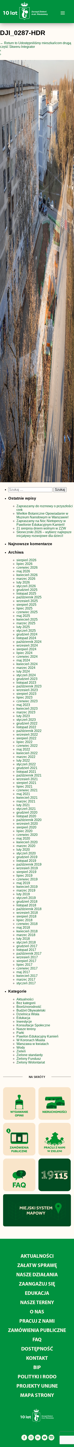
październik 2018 (29, 909)
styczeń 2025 (26, 630)
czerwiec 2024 (27, 656)
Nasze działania (37, 1274)
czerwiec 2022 (27, 745)
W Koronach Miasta (30, 1040)
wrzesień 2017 (27, 957)
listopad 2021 (26, 771)
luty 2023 (23, 716)
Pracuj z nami (37, 1321)
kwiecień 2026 (27, 575)
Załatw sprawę (37, 1265)
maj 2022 (23, 749)
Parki (20, 1032)
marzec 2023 (25, 712)
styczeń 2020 (26, 853)
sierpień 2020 (26, 827)
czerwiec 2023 (27, 701)
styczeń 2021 (26, 809)
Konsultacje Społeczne (33, 1025)
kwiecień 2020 (27, 842)
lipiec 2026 (24, 564)
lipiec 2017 (24, 964)
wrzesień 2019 (27, 868)
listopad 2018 (26, 905)
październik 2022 (29, 731)
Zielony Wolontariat (30, 1062)
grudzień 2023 (26, 679)
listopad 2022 (26, 727)
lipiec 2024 (24, 653)
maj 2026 (23, 571)
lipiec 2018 (24, 920)
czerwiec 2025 (27, 612)
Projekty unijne (37, 1385)
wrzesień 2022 (27, 734)
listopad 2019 (26, 860)
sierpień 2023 (26, 693)
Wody (20, 1047)
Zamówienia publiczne (37, 1330)
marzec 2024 (25, 667)
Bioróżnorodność (28, 1006)
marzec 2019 (25, 890)
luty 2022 (23, 760)
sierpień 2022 (26, 738)
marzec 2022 (25, 757)
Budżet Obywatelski (30, 1010)
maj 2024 (23, 660)
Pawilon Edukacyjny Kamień (37, 1036)
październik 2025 (29, 597)
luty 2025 (23, 627)
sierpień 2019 (26, 872)
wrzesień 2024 (27, 645)
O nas (37, 1311)
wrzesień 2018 (27, 912)
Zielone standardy (29, 1055)
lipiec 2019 (24, 875)
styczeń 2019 (26, 898)
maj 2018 (23, 927)
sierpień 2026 (26, 560)
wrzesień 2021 (27, 779)
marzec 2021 (25, 801)
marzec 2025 (25, 623)
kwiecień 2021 (27, 797)
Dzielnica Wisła (27, 1014)
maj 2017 (23, 972)
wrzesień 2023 (27, 690)
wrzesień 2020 (27, 823)
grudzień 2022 (26, 723)
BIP (37, 1367)
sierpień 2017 (26, 961)
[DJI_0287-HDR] (37, 272)
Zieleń (21, 1051)
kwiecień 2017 (27, 976)
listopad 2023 (26, 682)
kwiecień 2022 (27, 753)
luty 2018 (23, 938)
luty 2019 (23, 894)
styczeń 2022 (26, 764)
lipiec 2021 (24, 786)
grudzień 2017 (26, 946)
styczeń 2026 (26, 586)
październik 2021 (29, 775)
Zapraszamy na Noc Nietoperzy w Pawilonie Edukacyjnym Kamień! (41, 522)
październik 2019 (29, 864)
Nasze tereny (26, 1029)
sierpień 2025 (26, 604)
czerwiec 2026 (27, 567)
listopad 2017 (26, 950)
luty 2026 (23, 582)
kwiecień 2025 (27, 619)
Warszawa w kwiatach (32, 1044)
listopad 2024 (26, 638)
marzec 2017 (25, 979)
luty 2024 (23, 671)
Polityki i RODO (37, 1376)
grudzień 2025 (26, 590)
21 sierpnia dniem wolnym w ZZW (41, 528)
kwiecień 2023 (27, 708)
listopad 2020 (26, 816)
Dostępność (37, 1348)
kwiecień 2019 (27, 886)
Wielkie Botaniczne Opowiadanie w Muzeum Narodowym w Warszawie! (42, 515)
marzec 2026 (25, 578)
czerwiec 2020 (27, 834)
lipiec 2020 (24, 831)
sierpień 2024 (26, 649)
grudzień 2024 (26, 634)
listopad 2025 (26, 593)
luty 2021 (23, 805)
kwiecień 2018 (27, 931)
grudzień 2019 (26, 857)
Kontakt (37, 1358)
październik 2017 (29, 953)
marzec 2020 (25, 846)
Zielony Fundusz (28, 1058)
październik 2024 (29, 642)
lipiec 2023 (24, 697)
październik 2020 (29, 820)
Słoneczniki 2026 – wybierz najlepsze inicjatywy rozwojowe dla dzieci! (44, 534)
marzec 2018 (25, 935)
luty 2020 (23, 849)
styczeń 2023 (26, 719)
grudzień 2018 (26, 901)
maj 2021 (23, 794)
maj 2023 (23, 705)
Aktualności (25, 999)
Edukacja (23, 1018)
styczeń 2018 (26, 942)
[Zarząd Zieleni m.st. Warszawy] (25, 19)
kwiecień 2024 (27, 664)
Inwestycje (24, 1021)
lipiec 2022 (24, 742)
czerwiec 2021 (27, 790)
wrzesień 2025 (27, 601)
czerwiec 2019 (27, 879)
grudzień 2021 (26, 768)
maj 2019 (23, 883)
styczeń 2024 (26, 675)
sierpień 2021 (26, 783)
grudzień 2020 (26, 812)
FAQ (37, 1339)
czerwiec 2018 (27, 924)
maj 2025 (23, 616)
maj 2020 (23, 838)
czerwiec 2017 (27, 968)
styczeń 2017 (26, 983)
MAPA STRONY (37, 1395)
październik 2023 (29, 686)
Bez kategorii (26, 1003)
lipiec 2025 (24, 608)
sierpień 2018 (26, 916)
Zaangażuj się (37, 1283)
